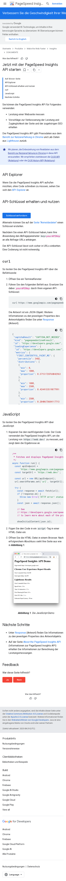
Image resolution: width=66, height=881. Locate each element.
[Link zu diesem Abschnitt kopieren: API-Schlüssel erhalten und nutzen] (5, 207)
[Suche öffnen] (48, 4)
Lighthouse (13, 140)
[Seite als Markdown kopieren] (34, 70)
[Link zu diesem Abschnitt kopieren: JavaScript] (23, 414)
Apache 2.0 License (19, 717)
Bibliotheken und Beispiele (15, 762)
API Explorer (19, 189)
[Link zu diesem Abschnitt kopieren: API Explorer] (26, 175)
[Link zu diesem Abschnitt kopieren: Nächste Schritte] (33, 625)
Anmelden (57, 3)
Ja (7, 679)
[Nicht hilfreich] (26, 58)
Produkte (19, 48)
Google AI (7, 849)
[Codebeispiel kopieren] (61, 298)
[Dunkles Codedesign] (56, 298)
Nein (19, 679)
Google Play (8, 805)
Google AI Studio (10, 790)
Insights (53, 48)
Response (48, 319)
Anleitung (13, 160)
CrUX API (55, 157)
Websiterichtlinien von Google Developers (30, 720)
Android (6, 775)
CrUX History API (36, 160)
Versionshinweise (10, 748)
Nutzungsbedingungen (13, 743)
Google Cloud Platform (13, 844)
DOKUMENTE (12, 52)
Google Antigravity (11, 795)
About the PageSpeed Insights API (42, 641)
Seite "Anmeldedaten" (45, 222)
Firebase (6, 785)
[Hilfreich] (22, 58)
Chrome (6, 780)
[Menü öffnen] (5, 3)
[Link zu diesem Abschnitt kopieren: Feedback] (22, 665)
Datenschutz (33, 866)
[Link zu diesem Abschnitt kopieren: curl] (13, 261)
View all (6, 809)
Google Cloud (8, 800)
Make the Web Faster (36, 48)
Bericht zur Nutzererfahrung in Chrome (22, 137)
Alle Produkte (9, 854)
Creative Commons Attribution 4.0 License (24, 714)
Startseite (6, 48)
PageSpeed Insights (29, 4)
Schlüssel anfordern (16, 215)
